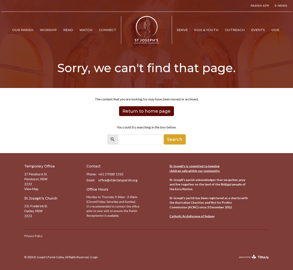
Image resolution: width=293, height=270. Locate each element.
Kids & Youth (206, 30)
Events (258, 30)
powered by (251, 261)
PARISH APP (260, 5)
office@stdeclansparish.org (117, 180)
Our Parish (22, 30)
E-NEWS (281, 5)
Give (275, 30)
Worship (48, 30)
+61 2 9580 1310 (110, 174)
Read (68, 30)
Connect (107, 30)
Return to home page (146, 111)
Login (94, 257)
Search (174, 139)
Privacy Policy (33, 236)
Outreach (235, 30)
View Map (31, 189)
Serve (182, 30)
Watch (85, 30)
